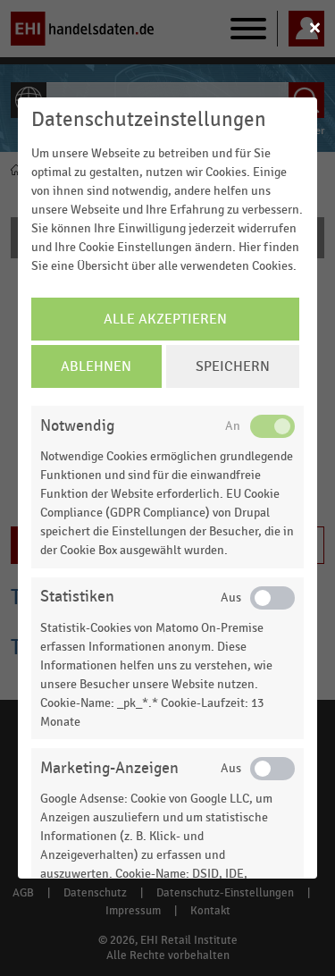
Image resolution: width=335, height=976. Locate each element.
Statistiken (77, 596)
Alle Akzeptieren (165, 319)
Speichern (233, 366)
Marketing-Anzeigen (109, 768)
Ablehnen (96, 366)
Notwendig (77, 425)
